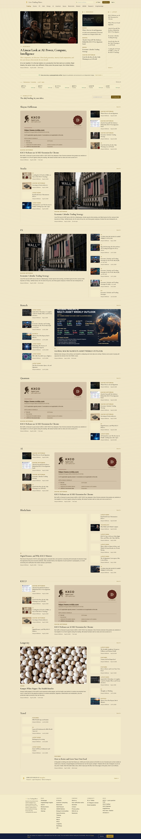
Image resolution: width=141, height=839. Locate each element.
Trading (28, 6)
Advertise (74, 801)
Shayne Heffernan (24, 64)
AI (53, 6)
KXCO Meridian (107, 802)
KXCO (58, 818)
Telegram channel (93, 799)
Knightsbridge (99, 6)
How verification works (78, 799)
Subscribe (116, 93)
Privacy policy (75, 805)
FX (39, 6)
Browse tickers (45, 803)
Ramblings (59, 822)
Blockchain (71, 6)
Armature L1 (106, 809)
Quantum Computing (61, 799)
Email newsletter (91, 801)
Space (64, 6)
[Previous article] (22, 27)
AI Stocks (58, 797)
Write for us (106, 2)
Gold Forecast (60, 803)
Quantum (58, 6)
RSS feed (43, 805)
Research (90, 6)
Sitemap (43, 807)
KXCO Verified (106, 800)
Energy (49, 6)
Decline (102, 836)
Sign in (112, 2)
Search (43, 801)
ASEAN (84, 6)
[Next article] (75, 27)
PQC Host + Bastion (108, 807)
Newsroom (75, 809)
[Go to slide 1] (48, 42)
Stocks (35, 6)
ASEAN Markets (60, 805)
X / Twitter (91, 797)
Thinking (58, 811)
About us (74, 797)
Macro (58, 816)
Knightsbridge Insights (47, 799)
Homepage (44, 797)
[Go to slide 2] (49, 42)
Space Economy (60, 809)
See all (110, 64)
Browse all (118, 78)
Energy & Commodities (62, 807)
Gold (43, 6)
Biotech (78, 6)
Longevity (59, 820)
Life (57, 824)
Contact (74, 803)
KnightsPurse (106, 804)
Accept (110, 836)
